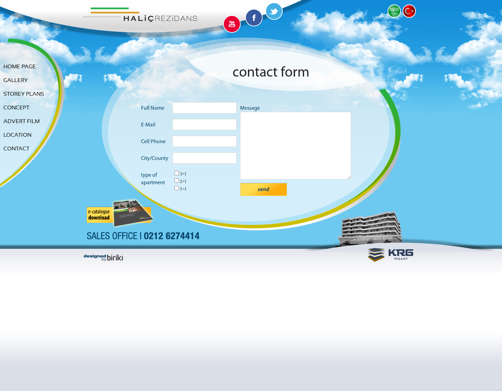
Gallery (15, 80)
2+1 (183, 181)
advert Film (21, 121)
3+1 (183, 174)
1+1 (183, 189)
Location (17, 135)
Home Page (19, 66)
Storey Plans (23, 94)
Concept (16, 107)
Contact (16, 148)
